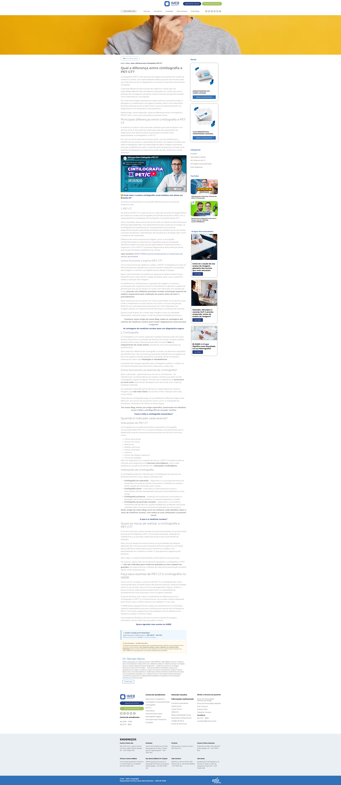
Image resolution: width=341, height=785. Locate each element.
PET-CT (148, 708)
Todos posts (128, 681)
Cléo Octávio (176, 758)
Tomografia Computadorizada (201, 164)
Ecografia (193, 154)
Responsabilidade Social (181, 715)
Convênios (158, 11)
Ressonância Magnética (155, 699)
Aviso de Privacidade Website (209, 703)
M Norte (174, 743)
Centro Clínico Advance (206, 743)
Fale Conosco (182, 11)
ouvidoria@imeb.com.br (206, 721)
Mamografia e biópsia (198, 157)
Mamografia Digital (153, 717)
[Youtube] (217, 11)
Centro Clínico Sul (126, 743)
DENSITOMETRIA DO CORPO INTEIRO (201, 92)
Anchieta (149, 743)
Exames (147, 11)
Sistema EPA (202, 709)
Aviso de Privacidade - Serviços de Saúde (206, 700)
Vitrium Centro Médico (128, 758)
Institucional (176, 706)
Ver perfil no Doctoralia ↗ (150, 637)
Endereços (128, 739)
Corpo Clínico (176, 709)
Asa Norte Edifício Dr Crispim (156, 758)
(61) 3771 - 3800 (126, 724)
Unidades (169, 11)
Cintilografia (150, 705)
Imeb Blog (195, 11)
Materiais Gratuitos (179, 695)
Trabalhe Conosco (204, 712)
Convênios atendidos (179, 703)
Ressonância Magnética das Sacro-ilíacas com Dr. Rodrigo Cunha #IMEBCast (204, 220)
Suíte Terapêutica (196, 167)
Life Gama (201, 758)
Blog (127, 63)
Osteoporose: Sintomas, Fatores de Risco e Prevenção (204, 197)
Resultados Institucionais (181, 718)
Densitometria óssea (154, 714)
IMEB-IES (175, 712)
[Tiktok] (220, 11)
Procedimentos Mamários (156, 720)
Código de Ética (177, 721)
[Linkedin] (214, 11)
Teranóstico (150, 711)
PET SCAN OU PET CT (197, 160)
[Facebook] (209, 11)
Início (123, 63)
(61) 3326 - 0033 (126, 722)
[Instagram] (212, 11)
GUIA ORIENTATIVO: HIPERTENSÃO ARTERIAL (203, 133)
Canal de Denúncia (179, 724)
